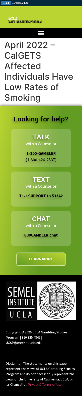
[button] (41, 33)
